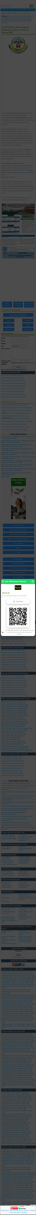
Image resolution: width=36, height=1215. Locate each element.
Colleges (32, 1210)
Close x (33, 1205)
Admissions (4, 1210)
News (11, 1210)
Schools (25, 1210)
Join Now (19, 601)
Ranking (24, 1212)
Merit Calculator (15, 1212)
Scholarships (18, 1210)
